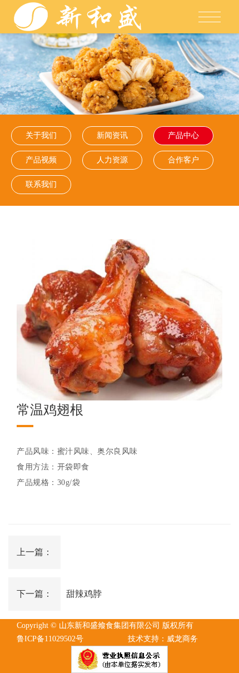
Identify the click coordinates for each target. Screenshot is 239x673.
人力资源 (112, 160)
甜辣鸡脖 (84, 593)
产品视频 (41, 160)
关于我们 (41, 135)
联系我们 (41, 184)
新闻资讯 (112, 135)
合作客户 (183, 160)
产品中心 (183, 135)
